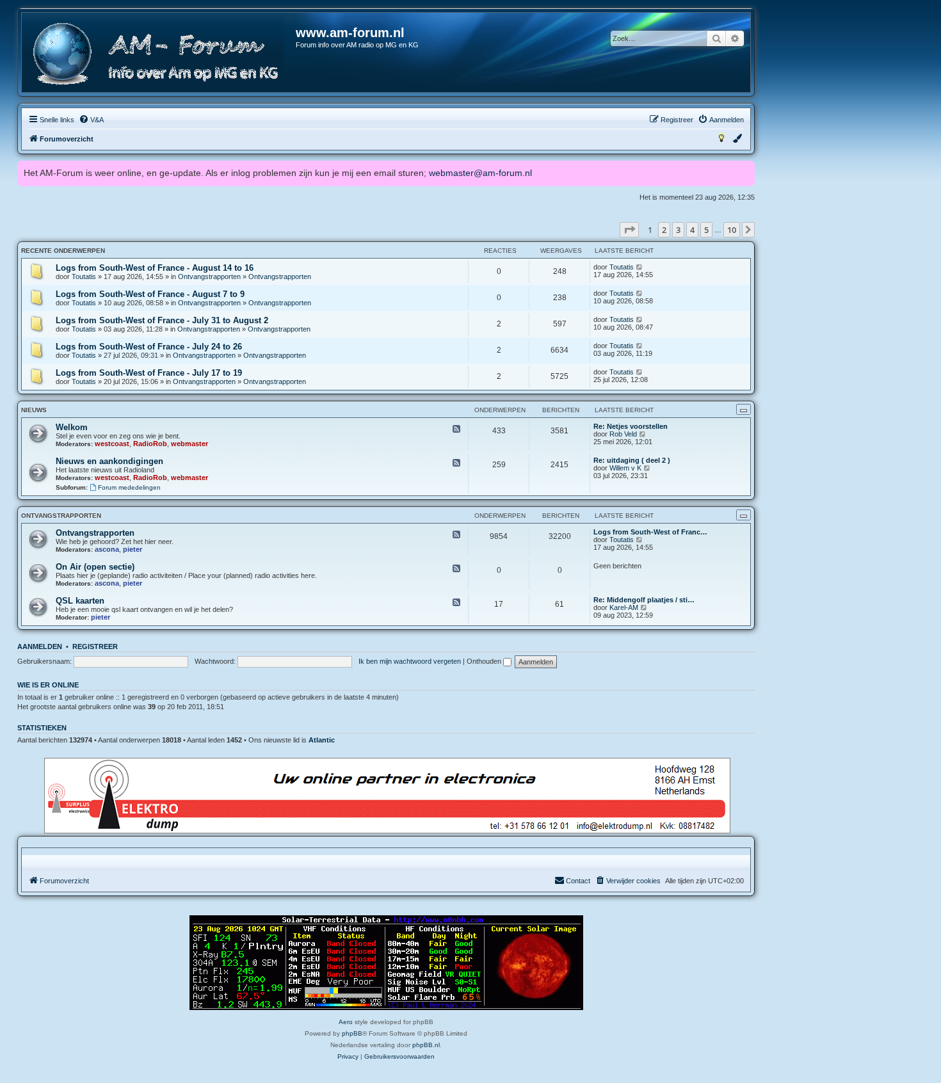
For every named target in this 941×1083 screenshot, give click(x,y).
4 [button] (692, 230)
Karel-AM (623, 607)
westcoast (112, 443)
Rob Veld (623, 434)
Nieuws (34, 409)
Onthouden (485, 661)
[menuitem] (91, 119)
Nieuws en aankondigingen (109, 461)
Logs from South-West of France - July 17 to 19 (149, 373)
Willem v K (625, 468)
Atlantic (322, 740)
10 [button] (731, 230)
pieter (132, 549)
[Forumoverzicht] (159, 54)
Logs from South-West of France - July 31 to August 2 (162, 320)
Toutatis (84, 276)
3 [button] (678, 230)
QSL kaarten (80, 601)
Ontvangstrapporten (209, 276)
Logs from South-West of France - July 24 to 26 (149, 346)
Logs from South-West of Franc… (650, 532)
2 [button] (664, 230)
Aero (346, 1021)
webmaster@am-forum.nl (480, 173)
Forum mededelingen (129, 487)
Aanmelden (39, 646)
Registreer (95, 646)
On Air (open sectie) (95, 567)
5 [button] (706, 230)
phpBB (352, 1033)
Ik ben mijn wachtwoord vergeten (409, 661)
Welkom (72, 427)
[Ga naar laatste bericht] (640, 267)
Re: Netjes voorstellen (630, 426)
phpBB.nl (426, 1044)
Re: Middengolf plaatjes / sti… (644, 600)
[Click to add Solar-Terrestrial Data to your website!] (386, 962)
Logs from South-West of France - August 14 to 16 (154, 268)
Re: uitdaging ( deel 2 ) (631, 460)
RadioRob (150, 443)
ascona (107, 549)
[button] (629, 229)
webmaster (189, 443)
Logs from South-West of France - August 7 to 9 (150, 294)
